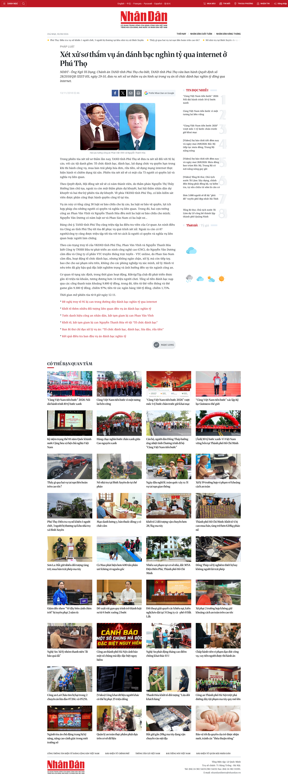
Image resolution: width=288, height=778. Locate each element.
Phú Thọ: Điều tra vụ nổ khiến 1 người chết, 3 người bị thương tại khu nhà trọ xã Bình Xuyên (69, 526)
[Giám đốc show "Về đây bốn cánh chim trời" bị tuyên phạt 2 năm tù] (69, 592)
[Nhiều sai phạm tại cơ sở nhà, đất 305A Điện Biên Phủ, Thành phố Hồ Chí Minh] (168, 549)
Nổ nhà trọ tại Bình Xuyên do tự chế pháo (117, 484)
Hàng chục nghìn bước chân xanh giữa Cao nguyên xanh (118, 441)
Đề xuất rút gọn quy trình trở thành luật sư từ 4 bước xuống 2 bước (119, 610)
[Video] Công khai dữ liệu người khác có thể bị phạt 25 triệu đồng (118, 697)
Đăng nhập (282, 3)
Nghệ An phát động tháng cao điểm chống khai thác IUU (166, 653)
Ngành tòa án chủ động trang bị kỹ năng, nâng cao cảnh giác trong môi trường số (67, 738)
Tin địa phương (245, 3)
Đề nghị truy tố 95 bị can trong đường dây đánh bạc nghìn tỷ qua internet (109, 301)
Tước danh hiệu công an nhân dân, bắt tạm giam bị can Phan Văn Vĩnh (108, 315)
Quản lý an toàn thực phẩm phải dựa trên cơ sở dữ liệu (117, 736)
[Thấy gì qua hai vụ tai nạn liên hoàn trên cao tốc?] (69, 466)
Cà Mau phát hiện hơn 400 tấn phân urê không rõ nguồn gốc (117, 567)
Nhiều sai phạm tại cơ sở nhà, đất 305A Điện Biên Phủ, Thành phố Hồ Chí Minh (168, 569)
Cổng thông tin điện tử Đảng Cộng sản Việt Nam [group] (73, 753)
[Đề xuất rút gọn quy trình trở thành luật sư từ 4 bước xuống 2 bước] (119, 592)
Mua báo (211, 3)
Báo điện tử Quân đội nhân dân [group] (213, 753)
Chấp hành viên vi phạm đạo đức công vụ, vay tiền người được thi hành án (217, 653)
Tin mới (226, 3)
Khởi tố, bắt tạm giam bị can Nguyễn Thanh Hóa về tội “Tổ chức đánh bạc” (110, 322)
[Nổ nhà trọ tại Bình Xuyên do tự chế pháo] (119, 466)
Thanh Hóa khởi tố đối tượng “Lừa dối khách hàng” (168, 697)
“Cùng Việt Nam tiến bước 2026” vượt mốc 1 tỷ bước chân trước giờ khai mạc (200, 129)
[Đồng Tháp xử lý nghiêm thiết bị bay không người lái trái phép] (218, 549)
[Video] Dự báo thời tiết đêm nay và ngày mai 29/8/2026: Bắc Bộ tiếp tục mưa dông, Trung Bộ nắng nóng (201, 145)
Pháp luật (67, 46)
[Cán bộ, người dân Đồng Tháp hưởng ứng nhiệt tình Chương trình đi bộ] (168, 423)
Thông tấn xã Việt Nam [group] (147, 753)
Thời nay (181, 34)
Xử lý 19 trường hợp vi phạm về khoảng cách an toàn (218, 484)
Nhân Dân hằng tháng (228, 34)
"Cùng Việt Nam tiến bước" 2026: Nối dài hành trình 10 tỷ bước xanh (201, 99)
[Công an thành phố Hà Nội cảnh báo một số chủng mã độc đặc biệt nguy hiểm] (119, 635)
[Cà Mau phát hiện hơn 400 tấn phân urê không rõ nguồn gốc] (119, 549)
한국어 (167, 3)
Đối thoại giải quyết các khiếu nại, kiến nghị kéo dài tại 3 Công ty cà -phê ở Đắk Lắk (168, 612)
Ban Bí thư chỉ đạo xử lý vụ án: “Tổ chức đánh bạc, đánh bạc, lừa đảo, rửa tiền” (113, 329)
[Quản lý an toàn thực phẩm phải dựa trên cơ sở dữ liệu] (119, 718)
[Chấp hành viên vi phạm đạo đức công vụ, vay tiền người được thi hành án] (218, 635)
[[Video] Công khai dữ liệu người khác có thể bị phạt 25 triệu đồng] (119, 679)
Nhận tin (265, 3)
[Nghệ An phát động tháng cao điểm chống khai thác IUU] (168, 635)
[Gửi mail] (130, 93)
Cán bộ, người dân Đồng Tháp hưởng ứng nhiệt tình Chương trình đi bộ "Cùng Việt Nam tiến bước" (167, 443)
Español (158, 3)
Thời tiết (192, 225)
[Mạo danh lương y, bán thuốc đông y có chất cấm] (119, 505)
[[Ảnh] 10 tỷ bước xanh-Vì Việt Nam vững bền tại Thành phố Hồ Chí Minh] (218, 423)
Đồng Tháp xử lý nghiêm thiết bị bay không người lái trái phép (216, 567)
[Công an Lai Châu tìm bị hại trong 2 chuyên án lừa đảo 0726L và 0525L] (69, 679)
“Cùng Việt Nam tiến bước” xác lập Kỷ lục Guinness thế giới (217, 402)
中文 (129, 3)
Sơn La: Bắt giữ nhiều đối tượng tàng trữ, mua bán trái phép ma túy (68, 567)
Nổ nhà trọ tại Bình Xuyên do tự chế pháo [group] (153, 40)
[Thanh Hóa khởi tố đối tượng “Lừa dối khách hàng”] (168, 679)
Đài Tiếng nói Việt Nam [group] (178, 753)
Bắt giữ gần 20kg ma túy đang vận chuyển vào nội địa (165, 736)
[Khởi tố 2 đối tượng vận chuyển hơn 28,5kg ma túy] (168, 505)
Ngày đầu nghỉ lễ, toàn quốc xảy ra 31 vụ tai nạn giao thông (167, 484)
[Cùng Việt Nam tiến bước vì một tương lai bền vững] (119, 384)
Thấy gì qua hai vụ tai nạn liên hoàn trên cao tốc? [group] (101, 40)
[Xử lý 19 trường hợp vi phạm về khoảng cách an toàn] (218, 466)
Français (137, 3)
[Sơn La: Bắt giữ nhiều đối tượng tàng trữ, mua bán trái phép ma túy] (69, 549)
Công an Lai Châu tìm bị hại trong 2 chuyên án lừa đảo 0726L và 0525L (67, 697)
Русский (148, 3)
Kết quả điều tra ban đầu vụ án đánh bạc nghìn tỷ (94, 336)
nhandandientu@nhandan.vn (226, 772)
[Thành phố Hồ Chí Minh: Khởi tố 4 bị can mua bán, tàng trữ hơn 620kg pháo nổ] (218, 505)
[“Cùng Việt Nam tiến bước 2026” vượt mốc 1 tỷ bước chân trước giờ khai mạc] (168, 384)
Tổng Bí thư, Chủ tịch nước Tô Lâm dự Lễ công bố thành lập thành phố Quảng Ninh (199, 213)
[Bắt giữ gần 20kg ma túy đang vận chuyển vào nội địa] (168, 718)
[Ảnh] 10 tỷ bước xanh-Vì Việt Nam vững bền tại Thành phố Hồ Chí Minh (217, 441)
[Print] (138, 93)
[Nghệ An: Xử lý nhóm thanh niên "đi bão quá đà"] (69, 635)
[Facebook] (115, 93)
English (121, 3)
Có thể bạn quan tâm (69, 363)
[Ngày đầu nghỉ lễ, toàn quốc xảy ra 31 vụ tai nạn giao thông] (168, 466)
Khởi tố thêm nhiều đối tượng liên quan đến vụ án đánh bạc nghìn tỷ (106, 308)
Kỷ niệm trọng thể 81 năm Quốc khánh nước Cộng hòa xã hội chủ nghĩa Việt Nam (69, 443)
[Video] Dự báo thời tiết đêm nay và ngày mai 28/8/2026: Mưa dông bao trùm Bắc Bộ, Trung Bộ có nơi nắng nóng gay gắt (201, 163)
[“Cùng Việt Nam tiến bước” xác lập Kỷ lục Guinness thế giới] (218, 384)
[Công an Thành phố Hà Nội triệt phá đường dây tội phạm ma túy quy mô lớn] (218, 679)
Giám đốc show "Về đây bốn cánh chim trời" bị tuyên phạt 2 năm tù (69, 610)
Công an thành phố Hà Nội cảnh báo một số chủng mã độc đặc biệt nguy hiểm (117, 656)
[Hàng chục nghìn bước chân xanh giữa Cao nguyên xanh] (119, 423)
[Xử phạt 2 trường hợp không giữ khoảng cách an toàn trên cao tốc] (218, 592)
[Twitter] (123, 93)
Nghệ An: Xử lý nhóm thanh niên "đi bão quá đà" (67, 653)
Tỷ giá (205, 225)
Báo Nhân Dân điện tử (144, 19)
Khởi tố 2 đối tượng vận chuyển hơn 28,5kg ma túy (166, 523)
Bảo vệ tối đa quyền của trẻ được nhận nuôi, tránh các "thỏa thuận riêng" (217, 736)
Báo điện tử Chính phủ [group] (117, 753)
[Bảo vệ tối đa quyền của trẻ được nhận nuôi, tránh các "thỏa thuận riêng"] (218, 718)
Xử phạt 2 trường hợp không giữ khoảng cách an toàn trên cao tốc (214, 610)
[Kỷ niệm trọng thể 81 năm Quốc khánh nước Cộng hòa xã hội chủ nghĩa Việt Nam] (69, 423)
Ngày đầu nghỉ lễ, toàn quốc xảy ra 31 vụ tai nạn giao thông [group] (210, 40)
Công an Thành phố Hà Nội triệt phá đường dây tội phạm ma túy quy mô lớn (218, 697)
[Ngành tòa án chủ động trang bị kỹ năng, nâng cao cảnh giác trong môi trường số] (69, 718)
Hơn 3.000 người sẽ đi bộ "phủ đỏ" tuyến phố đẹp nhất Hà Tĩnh (200, 197)
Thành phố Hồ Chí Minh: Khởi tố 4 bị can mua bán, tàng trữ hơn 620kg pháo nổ (218, 526)
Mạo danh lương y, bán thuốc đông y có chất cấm (119, 523)
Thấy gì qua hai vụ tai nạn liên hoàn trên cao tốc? (67, 484)
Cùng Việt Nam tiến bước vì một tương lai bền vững (200, 112)
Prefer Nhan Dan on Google (161, 93)
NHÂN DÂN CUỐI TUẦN (201, 34)
